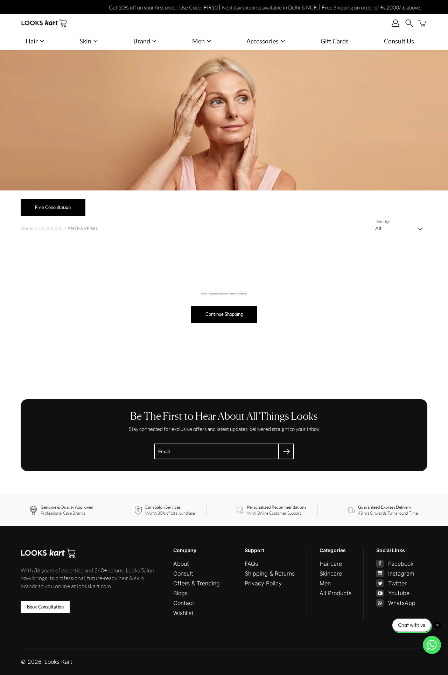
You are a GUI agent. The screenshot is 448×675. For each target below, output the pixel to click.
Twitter (397, 583)
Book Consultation (45, 607)
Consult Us (399, 41)
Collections (50, 228)
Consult (183, 573)
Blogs (180, 593)
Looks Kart (58, 661)
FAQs (251, 563)
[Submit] (286, 451)
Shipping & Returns (270, 573)
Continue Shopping (224, 314)
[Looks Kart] (44, 23)
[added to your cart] (422, 23)
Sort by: (383, 222)
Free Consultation (53, 207)
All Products (335, 593)
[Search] (409, 23)
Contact (183, 602)
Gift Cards (335, 41)
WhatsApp (401, 602)
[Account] (395, 23)
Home (27, 228)
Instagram (401, 573)
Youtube (399, 593)
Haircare (331, 563)
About (181, 563)
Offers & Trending (196, 583)
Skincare (331, 573)
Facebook (400, 563)
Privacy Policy (263, 583)
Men (325, 583)
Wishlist (183, 613)
